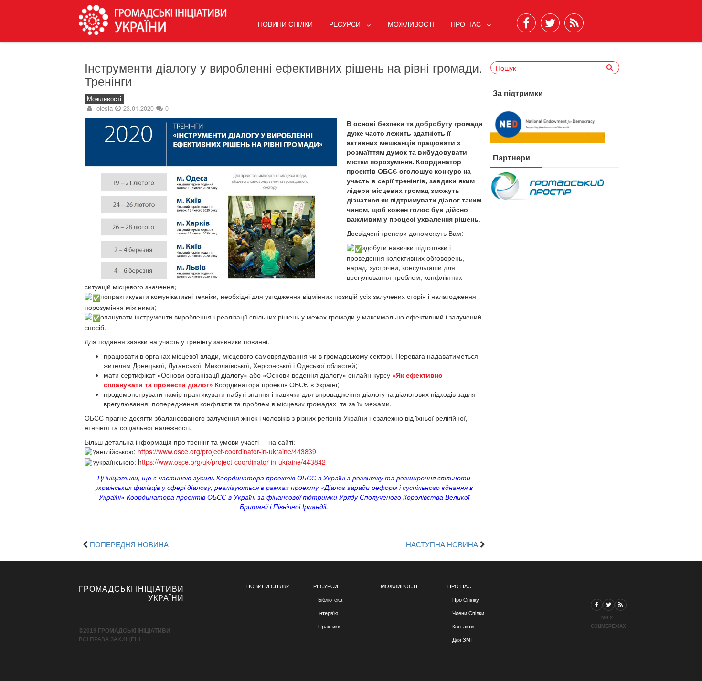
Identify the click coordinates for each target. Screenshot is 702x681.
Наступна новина (442, 544)
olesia (104, 108)
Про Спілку (465, 600)
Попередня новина (129, 544)
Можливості (411, 24)
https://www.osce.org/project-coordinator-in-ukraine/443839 (227, 451)
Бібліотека (330, 600)
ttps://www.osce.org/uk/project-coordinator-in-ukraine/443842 (234, 462)
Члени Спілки (468, 613)
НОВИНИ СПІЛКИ (268, 586)
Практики (329, 626)
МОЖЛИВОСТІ (399, 586)
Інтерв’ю (328, 613)
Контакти (463, 626)
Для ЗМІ (462, 640)
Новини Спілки (285, 24)
